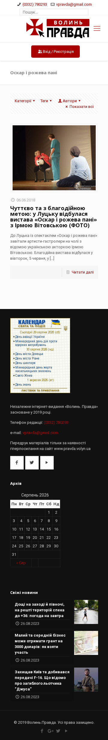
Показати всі (81, 106)
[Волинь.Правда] (54, 28)
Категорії (23, 101)
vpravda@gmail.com (74, 4)
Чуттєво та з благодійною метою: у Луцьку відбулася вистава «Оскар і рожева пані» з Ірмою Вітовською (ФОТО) (53, 216)
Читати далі (83, 272)
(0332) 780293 (34, 4)
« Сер (21, 563)
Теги (44, 101)
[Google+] (50, 731)
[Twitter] (58, 731)
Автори (70, 101)
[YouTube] (66, 731)
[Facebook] (42, 731)
